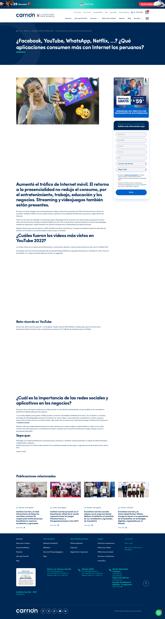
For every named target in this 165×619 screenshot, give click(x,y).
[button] (94, 18)
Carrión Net (77, 12)
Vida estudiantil (124, 12)
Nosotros (68, 18)
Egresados (113, 12)
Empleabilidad (98, 12)
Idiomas (122, 18)
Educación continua (109, 18)
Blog (129, 18)
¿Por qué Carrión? (81, 18)
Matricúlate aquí (149, 4)
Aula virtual (87, 12)
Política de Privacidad (131, 175)
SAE (106, 12)
